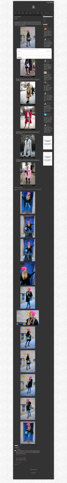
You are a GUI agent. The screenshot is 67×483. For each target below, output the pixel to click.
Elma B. (23, 12)
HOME (45, 18)
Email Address (33, 51)
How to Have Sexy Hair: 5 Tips (49, 93)
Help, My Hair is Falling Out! (49, 29)
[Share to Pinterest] (17, 445)
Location (33, 54)
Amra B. (15, 12)
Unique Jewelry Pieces (48, 72)
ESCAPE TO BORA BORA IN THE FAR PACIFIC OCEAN (49, 115)
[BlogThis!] (15, 445)
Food (34, 12)
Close (51, 48)
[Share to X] (16, 445)
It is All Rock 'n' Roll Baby (49, 83)
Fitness (30, 12)
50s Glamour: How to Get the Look (49, 103)
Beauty (19, 12)
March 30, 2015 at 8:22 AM (21, 454)
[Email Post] (20, 445)
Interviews (37, 12)
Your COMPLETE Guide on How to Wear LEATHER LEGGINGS (48, 61)
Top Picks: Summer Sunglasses (49, 125)
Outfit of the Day (47, 12)
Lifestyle (41, 12)
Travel (52, 12)
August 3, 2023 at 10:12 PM (21, 460)
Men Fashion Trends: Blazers (49, 39)
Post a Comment (18, 462)
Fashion (26, 12)
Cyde (17, 449)
